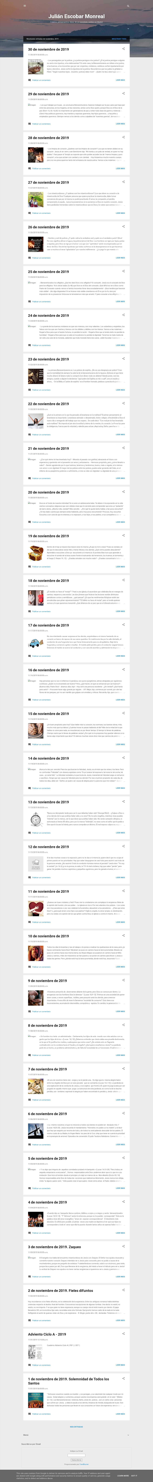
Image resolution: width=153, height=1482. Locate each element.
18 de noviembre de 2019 (48, 581)
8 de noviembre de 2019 (47, 1025)
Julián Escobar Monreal (76, 16)
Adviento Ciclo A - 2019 (47, 1334)
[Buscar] (128, 6)
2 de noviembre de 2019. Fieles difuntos (60, 1291)
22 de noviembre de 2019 (48, 404)
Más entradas (76, 1427)
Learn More (123, 1476)
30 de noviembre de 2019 (48, 49)
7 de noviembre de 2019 (47, 1069)
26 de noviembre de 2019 (48, 227)
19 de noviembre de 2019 (48, 536)
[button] (123, 49)
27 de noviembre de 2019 (48, 182)
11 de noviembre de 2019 (48, 891)
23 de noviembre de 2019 (48, 359)
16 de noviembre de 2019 (48, 670)
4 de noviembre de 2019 (47, 1202)
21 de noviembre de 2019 (48, 448)
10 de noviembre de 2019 (48, 936)
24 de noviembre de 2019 (48, 315)
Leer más (120, 80)
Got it (134, 1476)
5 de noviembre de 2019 (47, 1158)
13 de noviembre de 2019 (48, 802)
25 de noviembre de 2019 (48, 272)
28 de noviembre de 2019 (48, 138)
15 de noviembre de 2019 (48, 714)
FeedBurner (84, 1464)
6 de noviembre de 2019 (47, 1114)
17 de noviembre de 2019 (48, 625)
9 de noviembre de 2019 (47, 981)
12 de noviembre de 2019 (48, 847)
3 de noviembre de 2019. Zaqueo (54, 1247)
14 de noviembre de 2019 (48, 758)
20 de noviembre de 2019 (48, 492)
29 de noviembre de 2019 (48, 94)
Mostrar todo (119, 39)
